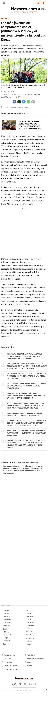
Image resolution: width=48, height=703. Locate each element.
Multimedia (30, 638)
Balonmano (30, 622)
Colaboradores (9, 635)
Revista (28, 635)
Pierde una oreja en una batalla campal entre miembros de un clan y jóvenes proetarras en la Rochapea (24, 356)
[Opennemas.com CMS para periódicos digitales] (24, 686)
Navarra (6, 611)
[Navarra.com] (24, 9)
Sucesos (7, 616)
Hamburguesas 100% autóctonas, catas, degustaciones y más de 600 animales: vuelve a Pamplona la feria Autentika (27, 366)
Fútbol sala (30, 625)
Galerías (29, 641)
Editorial (6, 632)
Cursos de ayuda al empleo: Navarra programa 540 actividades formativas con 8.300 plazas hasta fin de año (30, 125)
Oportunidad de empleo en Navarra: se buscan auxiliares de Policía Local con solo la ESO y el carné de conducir (26, 396)
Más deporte (31, 628)
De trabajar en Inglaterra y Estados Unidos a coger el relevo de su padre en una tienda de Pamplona (26, 376)
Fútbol (29, 613)
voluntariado (22, 107)
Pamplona (6, 626)
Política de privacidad (11, 669)
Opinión (5, 629)
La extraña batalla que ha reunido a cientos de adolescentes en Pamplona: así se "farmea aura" (26, 386)
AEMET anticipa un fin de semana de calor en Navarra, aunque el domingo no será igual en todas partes (26, 433)
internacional (10, 107)
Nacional (29, 631)
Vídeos (29, 644)
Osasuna (6, 644)
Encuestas (7, 640)
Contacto (7, 659)
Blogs (6, 638)
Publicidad (8, 662)
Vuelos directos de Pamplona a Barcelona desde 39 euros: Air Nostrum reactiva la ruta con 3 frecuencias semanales (25, 406)
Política (6, 613)
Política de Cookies (11, 666)
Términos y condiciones (27, 462)
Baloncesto (30, 616)
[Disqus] (23, 507)
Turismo (30, 662)
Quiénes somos (9, 655)
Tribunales (7, 619)
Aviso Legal (31, 655)
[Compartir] (14, 101)
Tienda (29, 666)
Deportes (29, 611)
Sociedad (7, 622)
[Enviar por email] (33, 101)
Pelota (29, 619)
